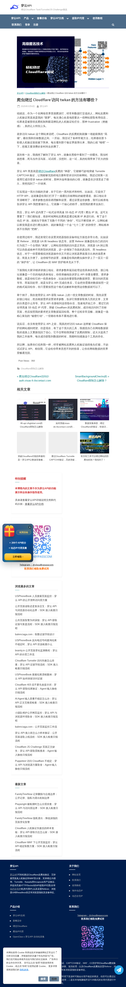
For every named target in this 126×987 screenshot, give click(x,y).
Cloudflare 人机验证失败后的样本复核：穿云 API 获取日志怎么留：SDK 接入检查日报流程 (36, 832)
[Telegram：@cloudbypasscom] (119, 970)
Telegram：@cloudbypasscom (36, 564)
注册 (35, 24)
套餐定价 (17, 920)
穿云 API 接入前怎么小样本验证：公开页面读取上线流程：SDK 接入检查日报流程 (36, 736)
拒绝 (54, 978)
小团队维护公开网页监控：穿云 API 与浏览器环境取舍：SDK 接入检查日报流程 (36, 716)
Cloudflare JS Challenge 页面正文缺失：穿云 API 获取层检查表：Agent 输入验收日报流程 (36, 750)
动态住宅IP (15, 889)
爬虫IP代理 (18, 931)
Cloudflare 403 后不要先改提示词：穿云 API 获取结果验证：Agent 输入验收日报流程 (36, 688)
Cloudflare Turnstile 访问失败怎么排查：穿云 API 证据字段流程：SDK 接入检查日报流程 (36, 664)
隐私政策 (24, 969)
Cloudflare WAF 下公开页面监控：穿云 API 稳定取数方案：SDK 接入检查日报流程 (36, 846)
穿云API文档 (19, 915)
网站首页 (76, 874)
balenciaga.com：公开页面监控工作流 (36, 726)
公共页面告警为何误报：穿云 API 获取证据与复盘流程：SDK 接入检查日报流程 (36, 624)
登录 (27, 24)
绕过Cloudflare (46, 171)
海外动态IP (77, 890)
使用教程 (97, 18)
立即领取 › (18, 556)
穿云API (26, 6)
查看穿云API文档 (34, 504)
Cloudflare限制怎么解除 (35, 93)
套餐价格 (42, 18)
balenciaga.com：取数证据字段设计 (35, 634)
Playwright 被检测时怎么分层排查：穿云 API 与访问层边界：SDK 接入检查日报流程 (36, 808)
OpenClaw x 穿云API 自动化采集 (28, 936)
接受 (43, 978)
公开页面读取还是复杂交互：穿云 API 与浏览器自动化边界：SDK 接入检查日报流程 (36, 610)
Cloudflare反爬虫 (91, 966)
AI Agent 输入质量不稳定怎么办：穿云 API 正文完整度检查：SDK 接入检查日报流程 (36, 702)
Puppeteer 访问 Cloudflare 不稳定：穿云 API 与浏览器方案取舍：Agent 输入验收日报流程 (36, 765)
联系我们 (17, 24)
